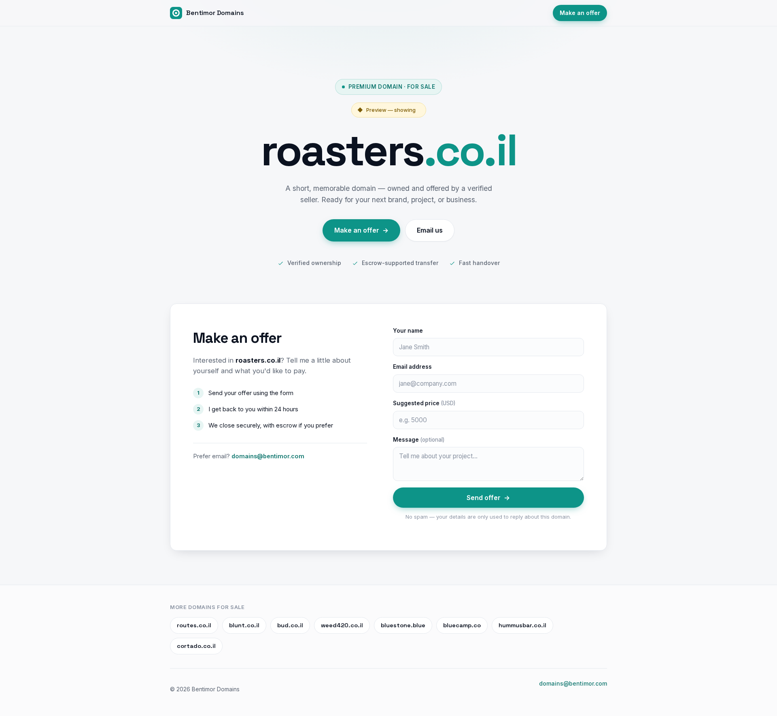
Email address (412, 366)
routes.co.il (194, 625)
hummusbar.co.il (522, 625)
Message (418, 439)
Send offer (488, 498)
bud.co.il (290, 625)
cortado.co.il (196, 646)
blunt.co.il (244, 625)
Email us (430, 230)
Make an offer (580, 12)
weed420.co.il (342, 625)
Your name (408, 330)
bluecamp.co (462, 625)
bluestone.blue (403, 625)
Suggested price (424, 403)
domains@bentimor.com (267, 456)
